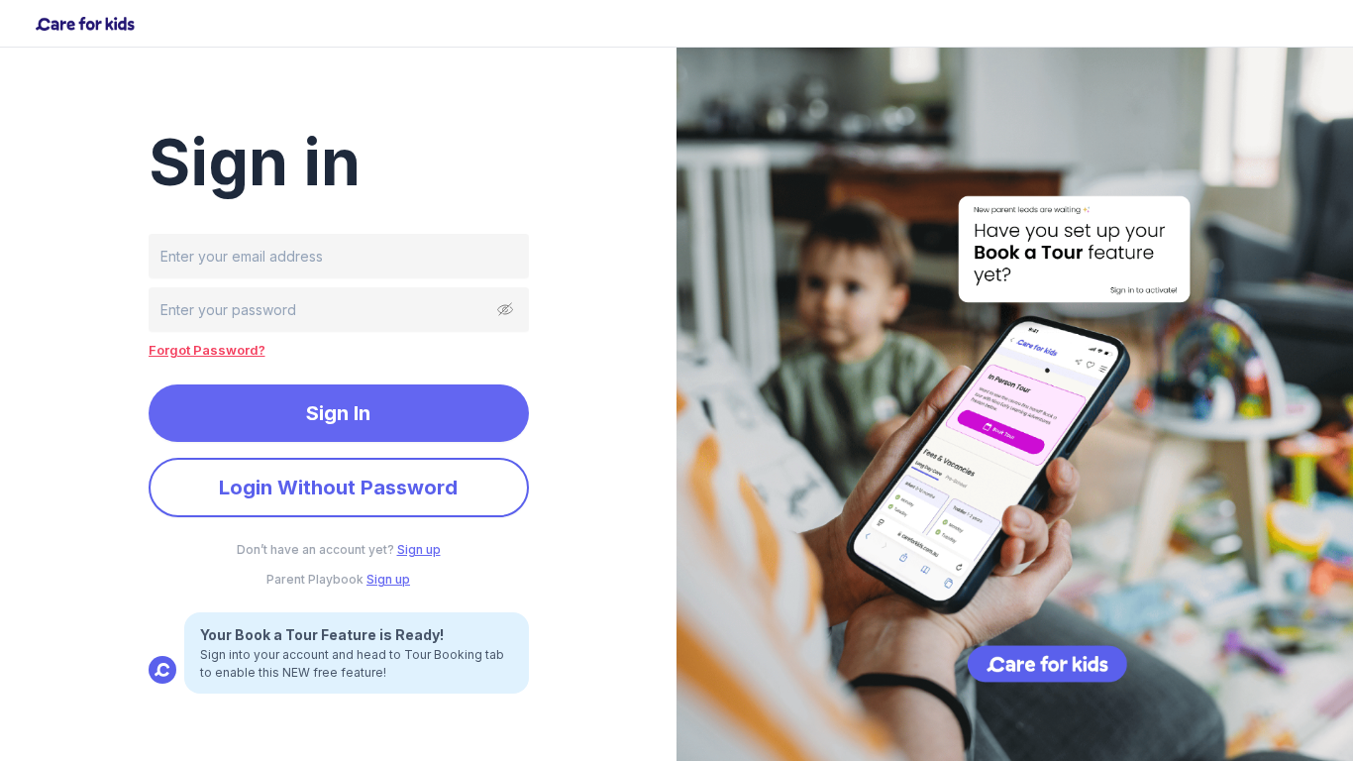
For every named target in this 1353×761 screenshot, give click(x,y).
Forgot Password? (207, 350)
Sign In (338, 413)
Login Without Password (338, 487)
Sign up (419, 549)
